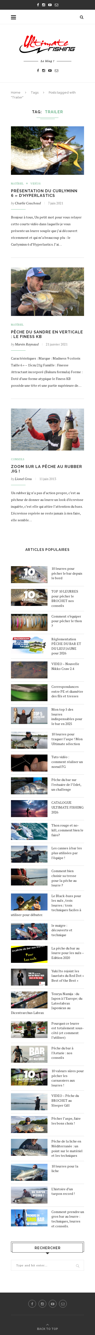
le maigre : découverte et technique (61, 930)
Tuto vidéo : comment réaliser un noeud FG (67, 762)
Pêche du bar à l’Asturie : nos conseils (62, 1053)
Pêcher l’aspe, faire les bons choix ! (66, 1121)
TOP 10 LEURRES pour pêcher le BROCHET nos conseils (64, 598)
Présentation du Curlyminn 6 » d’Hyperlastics (44, 193)
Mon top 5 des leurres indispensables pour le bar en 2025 (66, 716)
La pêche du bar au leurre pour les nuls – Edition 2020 (67, 953)
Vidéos (35, 183)
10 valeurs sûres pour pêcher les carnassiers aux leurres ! (67, 1078)
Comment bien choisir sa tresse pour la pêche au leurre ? (63, 878)
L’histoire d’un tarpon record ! (63, 1191)
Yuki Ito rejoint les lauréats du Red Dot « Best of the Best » (67, 976)
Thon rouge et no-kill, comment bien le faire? (67, 830)
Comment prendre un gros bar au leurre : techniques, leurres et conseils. (67, 1218)
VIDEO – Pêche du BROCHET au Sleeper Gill (65, 1100)
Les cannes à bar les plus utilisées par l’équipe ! (66, 853)
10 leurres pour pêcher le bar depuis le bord (66, 573)
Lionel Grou (23, 478)
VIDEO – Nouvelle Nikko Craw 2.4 (65, 666)
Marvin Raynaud (26, 344)
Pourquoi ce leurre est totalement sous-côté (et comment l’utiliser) (67, 1030)
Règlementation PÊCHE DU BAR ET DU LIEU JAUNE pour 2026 (66, 646)
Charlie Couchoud (28, 203)
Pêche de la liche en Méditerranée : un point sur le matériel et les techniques (67, 1148)
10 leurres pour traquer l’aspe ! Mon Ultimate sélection (67, 739)
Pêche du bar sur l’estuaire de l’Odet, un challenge (66, 784)
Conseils (17, 459)
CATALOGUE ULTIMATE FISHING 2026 (67, 807)
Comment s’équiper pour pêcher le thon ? (66, 621)
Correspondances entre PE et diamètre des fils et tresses (67, 691)
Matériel (17, 183)
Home (15, 92)
